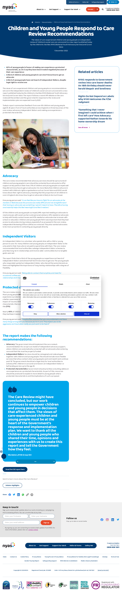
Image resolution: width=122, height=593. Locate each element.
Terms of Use (115, 557)
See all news (83, 127)
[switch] (50, 306)
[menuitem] (74, 2)
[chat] (23, 494)
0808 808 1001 (113, 10)
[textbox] (15, 516)
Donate (90, 9)
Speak (112, 2)
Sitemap (104, 557)
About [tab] (88, 284)
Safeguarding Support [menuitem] (98, 2)
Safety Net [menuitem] (85, 2)
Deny (35, 314)
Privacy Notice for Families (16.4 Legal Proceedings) (83, 557)
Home (4, 557)
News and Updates (47, 22)
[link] (27, 494)
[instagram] (107, 519)
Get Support (44, 545)
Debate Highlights (12, 485)
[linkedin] (18, 494)
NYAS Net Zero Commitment (68, 561)
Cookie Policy (24, 557)
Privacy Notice (36, 557)
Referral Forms (75, 545)
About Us (37, 22)
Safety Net (89, 545)
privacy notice (33, 530)
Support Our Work (59, 545)
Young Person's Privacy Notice (54, 557)
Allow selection (61, 314)
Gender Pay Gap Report (31, 561)
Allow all (86, 314)
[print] (32, 494)
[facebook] (10, 495)
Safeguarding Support (50, 561)
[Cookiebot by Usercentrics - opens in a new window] (91, 278)
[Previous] (18, 462)
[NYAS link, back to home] (10, 7)
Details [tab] (61, 284)
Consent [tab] (34, 284)
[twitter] (14, 495)
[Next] (54, 462)
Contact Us (13, 557)
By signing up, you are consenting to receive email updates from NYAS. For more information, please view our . (30, 529)
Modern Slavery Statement (89, 561)
